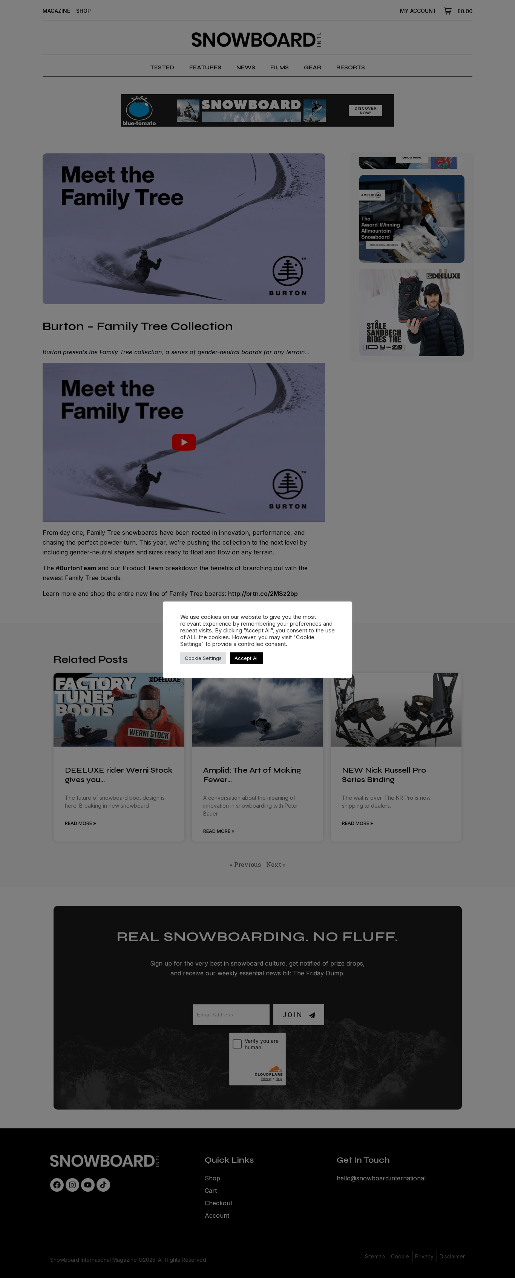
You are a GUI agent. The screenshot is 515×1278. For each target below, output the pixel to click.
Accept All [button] (247, 658)
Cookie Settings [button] (203, 658)
